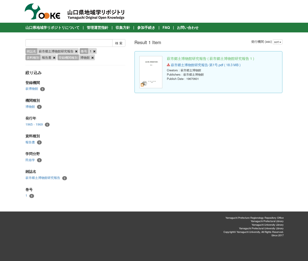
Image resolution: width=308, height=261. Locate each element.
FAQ (166, 27)
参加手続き (146, 27)
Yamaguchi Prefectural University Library (261, 228)
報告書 (32, 142)
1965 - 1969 (36, 124)
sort (276, 42)
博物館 (32, 106)
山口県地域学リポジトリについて (52, 27)
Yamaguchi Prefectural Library (267, 221)
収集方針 (123, 27)
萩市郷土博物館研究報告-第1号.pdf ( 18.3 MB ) (205, 64)
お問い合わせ (188, 27)
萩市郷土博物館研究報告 (45, 177)
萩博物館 (34, 88)
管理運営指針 (97, 27)
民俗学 (32, 160)
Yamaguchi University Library (268, 224)
